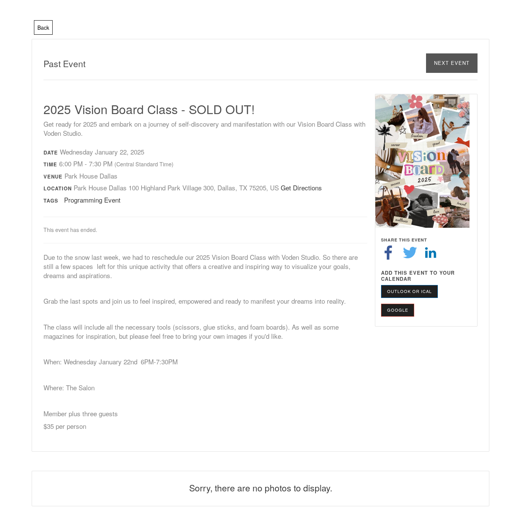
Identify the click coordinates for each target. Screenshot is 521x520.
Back (43, 27)
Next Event (452, 62)
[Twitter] (410, 252)
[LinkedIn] (431, 252)
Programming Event (92, 199)
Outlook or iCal (409, 291)
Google (397, 310)
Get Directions (301, 187)
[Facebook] (388, 252)
